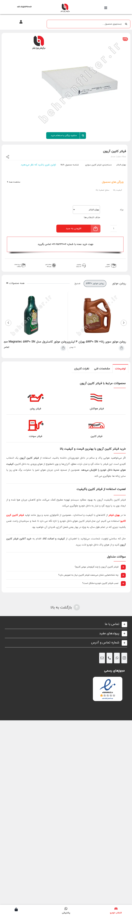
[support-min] (81, 263)
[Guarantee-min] (50, 263)
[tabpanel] (66, 482)
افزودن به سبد (73, 228)
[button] (66, 567)
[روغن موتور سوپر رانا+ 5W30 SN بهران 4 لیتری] (121, 348)
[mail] (102, 658)
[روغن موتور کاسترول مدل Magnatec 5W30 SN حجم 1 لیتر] (63, 348)
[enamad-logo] (108, 679)
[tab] (120, 368)
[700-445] (65, 4)
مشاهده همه (14, 182)
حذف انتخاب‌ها (92, 217)
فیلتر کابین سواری (93, 164)
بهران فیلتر (114, 515)
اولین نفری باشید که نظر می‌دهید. (38, 165)
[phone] (109, 658)
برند (121, 209)
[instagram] (124, 658)
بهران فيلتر (121, 164)
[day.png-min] (20, 263)
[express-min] (111, 263)
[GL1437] (66, 82)
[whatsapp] (117, 658)
